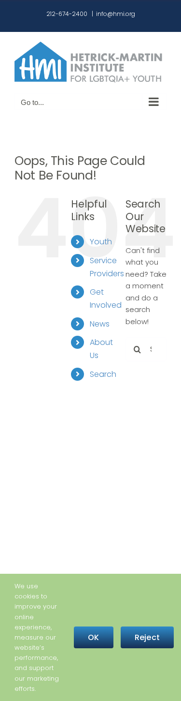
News (100, 323)
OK (93, 637)
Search (103, 374)
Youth (101, 241)
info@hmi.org (115, 14)
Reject (147, 637)
